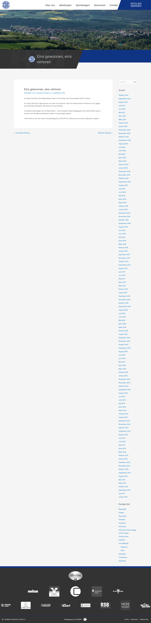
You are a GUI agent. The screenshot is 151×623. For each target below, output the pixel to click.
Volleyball (27, 93)
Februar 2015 (123, 372)
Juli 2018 (122, 230)
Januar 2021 (123, 126)
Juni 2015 (122, 358)
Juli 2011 (122, 494)
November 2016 (124, 300)
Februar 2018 (123, 248)
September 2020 (125, 140)
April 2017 (122, 282)
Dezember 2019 (124, 171)
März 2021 (122, 119)
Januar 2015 (123, 376)
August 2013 (123, 435)
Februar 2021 (123, 123)
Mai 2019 (122, 196)
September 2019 (125, 182)
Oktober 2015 (123, 345)
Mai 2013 (122, 445)
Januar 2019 (123, 209)
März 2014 (122, 410)
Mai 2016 (122, 320)
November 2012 (124, 466)
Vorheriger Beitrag (21, 133)
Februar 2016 (123, 331)
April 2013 (122, 448)
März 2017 (122, 286)
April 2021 (122, 116)
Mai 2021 (122, 112)
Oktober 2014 (124, 386)
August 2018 (123, 227)
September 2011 (124, 490)
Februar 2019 (123, 206)
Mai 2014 (122, 403)
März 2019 (122, 203)
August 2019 (123, 185)
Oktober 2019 (123, 178)
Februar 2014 (123, 414)
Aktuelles (124, 547)
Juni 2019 (122, 192)
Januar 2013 (123, 459)
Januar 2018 (123, 251)
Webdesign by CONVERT (73, 619)
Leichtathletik (123, 543)
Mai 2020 (122, 154)
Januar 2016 (123, 334)
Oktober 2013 (124, 428)
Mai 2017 (122, 279)
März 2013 (122, 452)
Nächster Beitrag (105, 133)
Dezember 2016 (124, 296)
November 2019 (124, 175)
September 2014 (125, 390)
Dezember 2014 (124, 379)
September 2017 (125, 265)
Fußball (121, 513)
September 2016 (125, 306)
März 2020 (122, 161)
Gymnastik (122, 516)
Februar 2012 (123, 487)
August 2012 (123, 476)
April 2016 (122, 324)
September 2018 (125, 223)
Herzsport (122, 523)
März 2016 (122, 327)
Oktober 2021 (123, 95)
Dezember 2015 (124, 338)
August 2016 (123, 310)
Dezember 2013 (124, 421)
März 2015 (122, 369)
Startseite (122, 554)
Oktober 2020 (124, 137)
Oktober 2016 (123, 303)
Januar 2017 (123, 293)
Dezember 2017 (124, 255)
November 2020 (124, 133)
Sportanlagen (83, 5)
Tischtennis (123, 557)
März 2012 (122, 483)
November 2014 (124, 383)
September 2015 (125, 348)
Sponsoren (100, 5)
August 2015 (123, 351)
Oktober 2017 (123, 261)
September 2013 (125, 431)
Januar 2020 (123, 168)
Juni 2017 (122, 275)
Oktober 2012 (123, 469)
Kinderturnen (124, 536)
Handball (122, 519)
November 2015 (124, 341)
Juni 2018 (122, 234)
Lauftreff (122, 540)
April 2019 (122, 199)
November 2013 (124, 424)
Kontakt (114, 5)
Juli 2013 (122, 438)
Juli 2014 (122, 397)
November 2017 (124, 258)
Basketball (122, 509)
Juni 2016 (122, 317)
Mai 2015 (122, 362)
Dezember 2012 (124, 462)
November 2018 (124, 216)
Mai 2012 (122, 480)
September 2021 (125, 99)
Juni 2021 (122, 109)
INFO (122, 550)
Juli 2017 (122, 272)
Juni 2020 (122, 151)
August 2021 (123, 102)
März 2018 (122, 244)
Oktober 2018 (123, 220)
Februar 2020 (123, 164)
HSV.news (122, 526)
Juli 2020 (122, 147)
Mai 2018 (122, 237)
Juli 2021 (122, 106)
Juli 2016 (122, 313)
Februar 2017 (123, 289)
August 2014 (123, 393)
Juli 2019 (122, 189)
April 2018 (122, 241)
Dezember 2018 (124, 213)
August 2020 (123, 144)
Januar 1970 (123, 497)
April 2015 (122, 365)
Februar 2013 (123, 455)
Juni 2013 (122, 441)
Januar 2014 (123, 417)
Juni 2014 (122, 400)
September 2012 (125, 473)
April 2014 (122, 407)
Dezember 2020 (124, 130)
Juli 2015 (122, 355)
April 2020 (122, 158)
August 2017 (123, 268)
